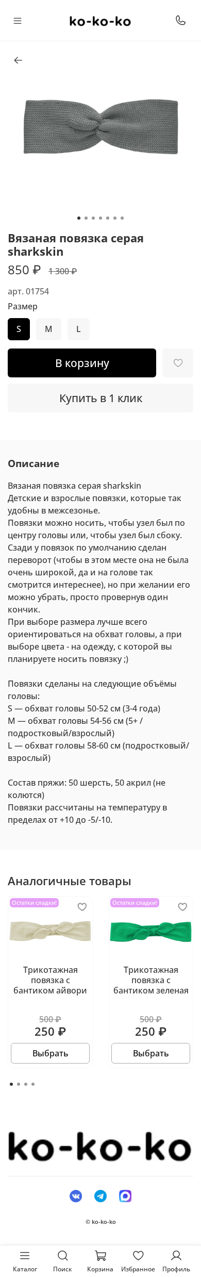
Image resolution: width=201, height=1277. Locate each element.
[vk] (75, 1195)
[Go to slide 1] (78, 218)
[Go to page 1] (11, 1084)
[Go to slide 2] (86, 218)
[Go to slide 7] (122, 218)
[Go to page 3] (25, 1084)
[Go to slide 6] (114, 218)
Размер (23, 306)
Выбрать (50, 1053)
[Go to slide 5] (107, 218)
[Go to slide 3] (93, 218)
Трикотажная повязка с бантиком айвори (50, 980)
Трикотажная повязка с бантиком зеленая (151, 980)
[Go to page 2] (18, 1084)
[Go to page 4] (33, 1084)
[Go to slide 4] (100, 218)
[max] (125, 1195)
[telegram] (100, 1195)
